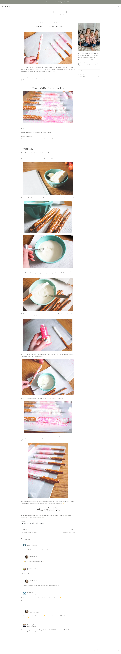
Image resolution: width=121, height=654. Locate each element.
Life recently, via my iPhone (69, 531)
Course (35, 12)
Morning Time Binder (45, 12)
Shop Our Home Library (80, 12)
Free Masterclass (93, 12)
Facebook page (40, 517)
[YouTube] (7, 6)
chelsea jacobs (30, 568)
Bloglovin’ (67, 515)
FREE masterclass (71, 2)
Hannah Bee (32, 556)
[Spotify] (12, 6)
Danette (29, 544)
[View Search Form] (118, 6)
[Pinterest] (10, 6)
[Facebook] (5, 6)
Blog (29, 12)
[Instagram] (3, 6)
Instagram (25, 517)
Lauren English (31, 624)
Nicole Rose (30, 592)
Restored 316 (116, 650)
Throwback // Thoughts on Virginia (28, 531)
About (24, 12)
